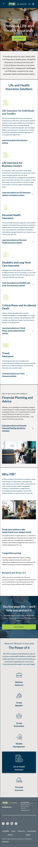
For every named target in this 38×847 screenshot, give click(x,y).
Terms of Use (21, 831)
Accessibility (5, 831)
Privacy (13, 831)
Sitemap (28, 834)
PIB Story (10, 834)
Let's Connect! (19, 38)
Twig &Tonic (5, 841)
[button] (4, 4)
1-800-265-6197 (25, 810)
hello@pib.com (6, 807)
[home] (17, 4)
